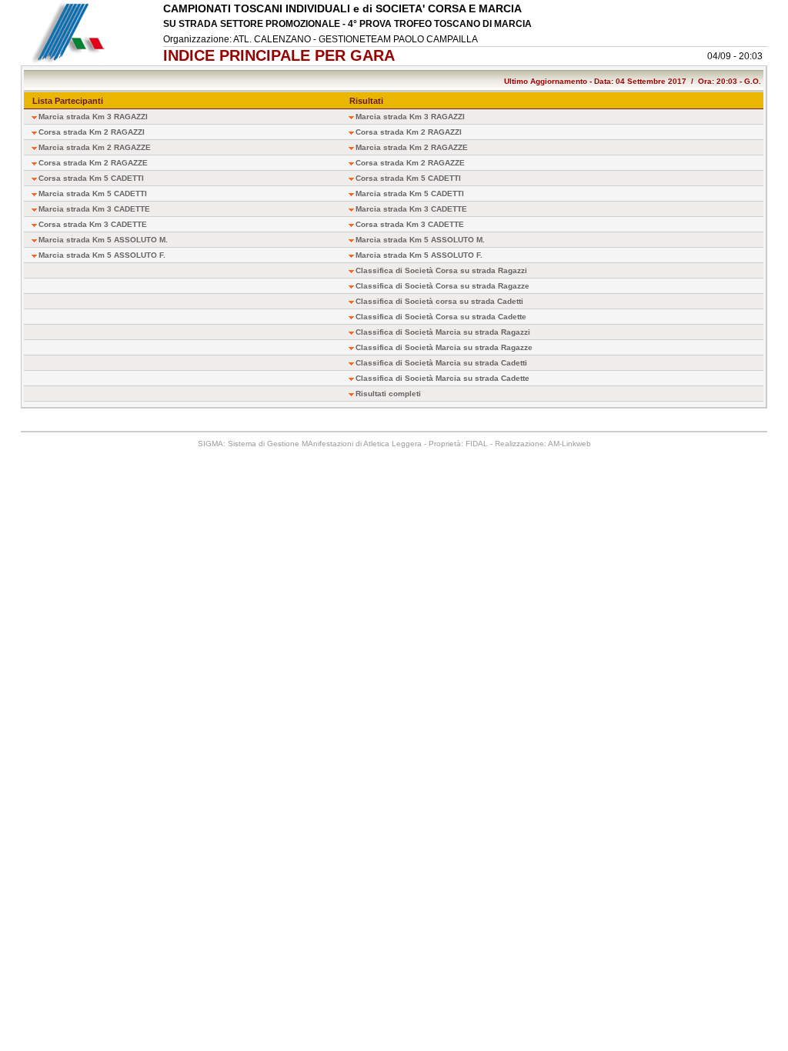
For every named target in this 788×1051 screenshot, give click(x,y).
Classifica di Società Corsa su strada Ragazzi (441, 270)
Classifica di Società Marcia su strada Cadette (442, 378)
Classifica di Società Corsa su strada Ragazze (442, 286)
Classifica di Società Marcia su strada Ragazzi (443, 332)
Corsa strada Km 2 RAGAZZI (91, 132)
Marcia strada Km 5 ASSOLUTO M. (103, 239)
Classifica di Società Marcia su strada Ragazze (444, 347)
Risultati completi (388, 393)
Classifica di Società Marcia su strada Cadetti (441, 363)
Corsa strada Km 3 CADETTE (92, 224)
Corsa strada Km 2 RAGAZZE (93, 162)
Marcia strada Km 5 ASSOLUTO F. (101, 255)
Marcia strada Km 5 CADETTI (92, 193)
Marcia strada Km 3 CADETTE (94, 209)
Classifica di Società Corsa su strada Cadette (441, 316)
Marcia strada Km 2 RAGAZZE (94, 147)
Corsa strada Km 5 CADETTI (91, 178)
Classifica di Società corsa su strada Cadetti (439, 301)
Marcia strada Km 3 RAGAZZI (93, 116)
